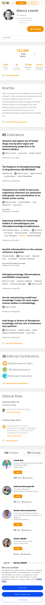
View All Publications (14, 343)
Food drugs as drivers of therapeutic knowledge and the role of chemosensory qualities (22, 323)
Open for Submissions (14, 435)
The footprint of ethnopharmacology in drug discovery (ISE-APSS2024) (21, 168)
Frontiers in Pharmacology (18, 409)
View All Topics (12, 441)
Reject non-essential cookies (22, 594)
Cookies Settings (22, 599)
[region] (22, 584)
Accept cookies (22, 587)
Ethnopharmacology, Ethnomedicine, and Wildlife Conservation (21, 276)
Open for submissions (14, 412)
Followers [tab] (11, 452)
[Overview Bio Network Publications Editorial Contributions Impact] (22, 37)
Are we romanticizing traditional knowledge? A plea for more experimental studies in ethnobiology (20, 300)
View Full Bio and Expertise (16, 122)
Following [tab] (33, 452)
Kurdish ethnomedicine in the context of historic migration (22, 250)
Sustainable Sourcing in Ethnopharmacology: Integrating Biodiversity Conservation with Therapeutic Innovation (21, 429)
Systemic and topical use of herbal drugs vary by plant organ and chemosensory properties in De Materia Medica (20, 145)
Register (33, 3)
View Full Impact (12, 75)
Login (21, 3)
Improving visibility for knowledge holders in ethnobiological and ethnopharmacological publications (20, 223)
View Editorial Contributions (17, 383)
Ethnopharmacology (9, 405)
